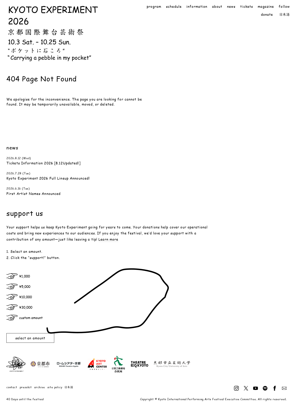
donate (267, 14)
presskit (26, 387)
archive (39, 387)
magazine (266, 6)
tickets (246, 6)
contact (11, 387)
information (196, 6)
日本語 (284, 14)
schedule (174, 6)
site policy (54, 387)
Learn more (108, 239)
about (217, 6)
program (154, 6)
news (231, 6)
